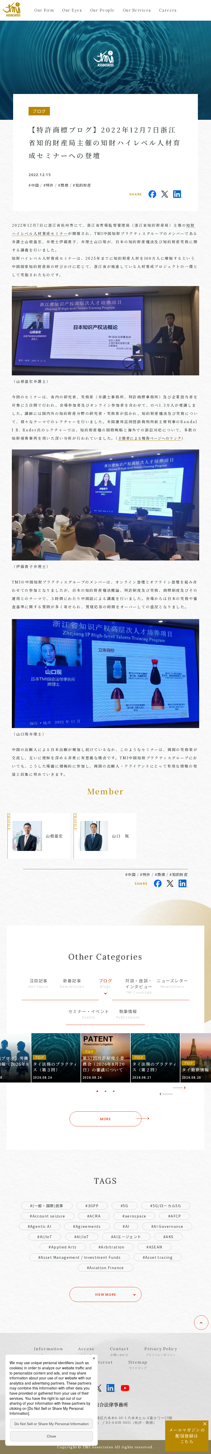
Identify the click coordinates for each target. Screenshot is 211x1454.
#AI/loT (81, 1236)
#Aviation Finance (105, 1267)
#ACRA (94, 1216)
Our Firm (44, 10)
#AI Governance (167, 1226)
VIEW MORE (105, 1294)
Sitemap (137, 1365)
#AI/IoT (44, 1236)
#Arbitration (112, 1247)
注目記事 (38, 983)
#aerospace (134, 1216)
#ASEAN (154, 1247)
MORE (105, 1119)
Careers (168, 10)
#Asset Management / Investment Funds (79, 1257)
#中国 (34, 185)
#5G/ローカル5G (165, 1205)
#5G (124, 1205)
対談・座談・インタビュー (139, 986)
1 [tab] (97, 1091)
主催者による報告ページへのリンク (149, 438)
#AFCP (174, 1216)
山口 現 (120, 836)
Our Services (137, 10)
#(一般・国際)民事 (47, 1205)
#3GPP (92, 1205)
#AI (126, 1226)
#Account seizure (47, 1216)
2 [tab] (105, 1091)
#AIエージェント (126, 1236)
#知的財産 (82, 185)
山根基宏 (54, 836)
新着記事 (72, 983)
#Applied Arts (62, 1247)
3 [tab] (114, 1091)
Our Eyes (72, 10)
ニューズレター (172, 983)
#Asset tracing (158, 1257)
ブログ (105, 983)
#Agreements (87, 1226)
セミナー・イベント (88, 1014)
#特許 (48, 185)
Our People (102, 10)
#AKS (168, 1236)
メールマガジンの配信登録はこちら (187, 1435)
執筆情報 (128, 1014)
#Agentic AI (39, 1226)
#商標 (63, 185)
